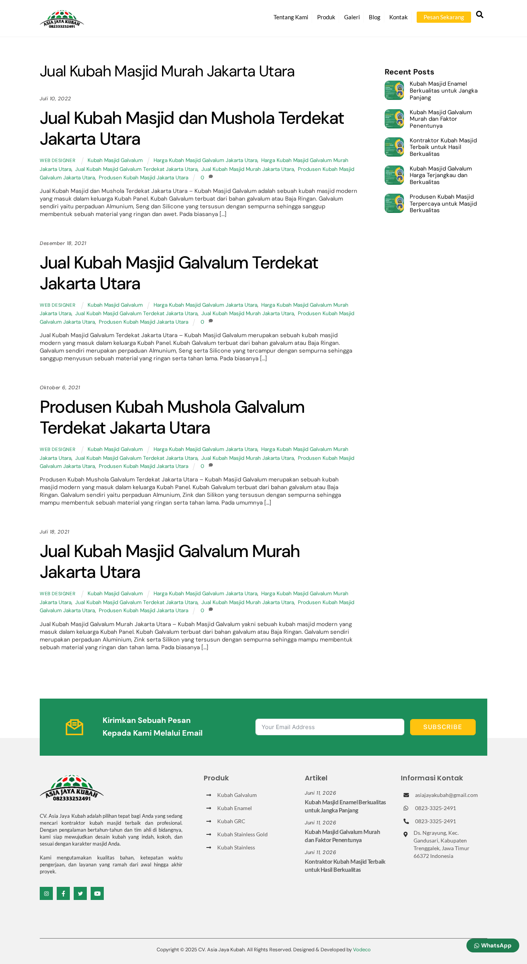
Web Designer (57, 160)
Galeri (352, 17)
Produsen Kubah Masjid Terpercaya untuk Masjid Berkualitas (443, 204)
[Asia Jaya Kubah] (62, 24)
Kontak (398, 17)
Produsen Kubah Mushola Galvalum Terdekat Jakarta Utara (172, 417)
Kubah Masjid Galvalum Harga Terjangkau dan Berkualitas (441, 175)
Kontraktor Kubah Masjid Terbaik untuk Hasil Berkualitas (443, 147)
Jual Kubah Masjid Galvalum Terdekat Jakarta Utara (136, 169)
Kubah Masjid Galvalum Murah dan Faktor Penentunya (441, 119)
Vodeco (362, 949)
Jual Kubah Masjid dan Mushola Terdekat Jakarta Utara (192, 128)
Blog (374, 17)
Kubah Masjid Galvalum (115, 160)
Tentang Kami (291, 17)
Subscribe (442, 727)
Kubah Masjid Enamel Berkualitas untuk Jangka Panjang (444, 91)
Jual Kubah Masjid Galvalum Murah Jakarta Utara (170, 561)
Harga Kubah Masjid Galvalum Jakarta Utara (205, 160)
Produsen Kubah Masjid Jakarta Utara (143, 177)
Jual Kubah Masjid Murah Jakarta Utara (247, 169)
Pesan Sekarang (444, 17)
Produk (326, 17)
